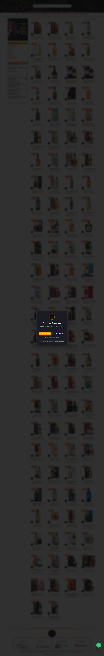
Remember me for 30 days (53, 337)
